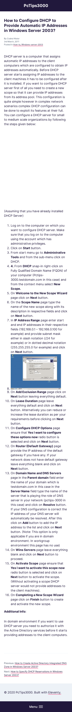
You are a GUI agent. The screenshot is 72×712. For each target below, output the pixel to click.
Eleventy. (54, 692)
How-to (16, 44)
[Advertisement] (36, 168)
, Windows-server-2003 (31, 44)
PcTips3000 (36, 5)
